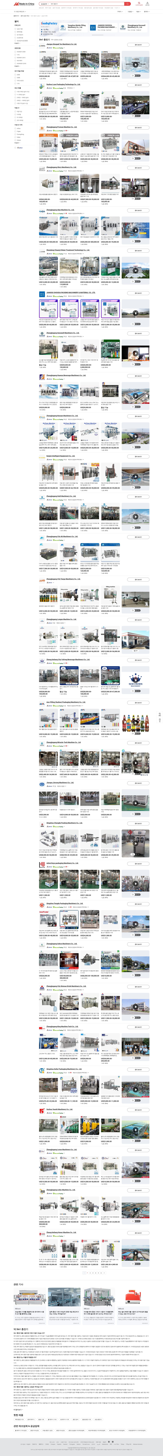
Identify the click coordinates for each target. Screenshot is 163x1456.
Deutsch (65, 1444)
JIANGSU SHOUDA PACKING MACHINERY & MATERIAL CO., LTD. (71, 293)
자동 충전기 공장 (47, 1430)
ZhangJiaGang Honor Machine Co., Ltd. (61, 1232)
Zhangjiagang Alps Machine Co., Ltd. (60, 210)
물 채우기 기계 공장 (66, 8)
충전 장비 (75, 1419)
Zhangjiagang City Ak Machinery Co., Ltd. (62, 536)
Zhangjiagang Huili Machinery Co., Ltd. (61, 496)
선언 (57, 1442)
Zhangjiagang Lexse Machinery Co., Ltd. (62, 1150)
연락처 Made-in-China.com (87, 1442)
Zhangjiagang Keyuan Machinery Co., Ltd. (62, 416)
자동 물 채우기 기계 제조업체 (136, 1430)
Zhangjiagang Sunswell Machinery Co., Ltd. (63, 333)
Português (72, 1444)
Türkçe (122, 1444)
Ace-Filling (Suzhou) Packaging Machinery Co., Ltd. (66, 702)
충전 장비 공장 (88, 8)
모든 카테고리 (20, 11)
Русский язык (86, 1444)
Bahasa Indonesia (137, 1444)
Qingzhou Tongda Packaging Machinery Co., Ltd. (65, 903)
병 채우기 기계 (64, 1419)
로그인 (147, 5)
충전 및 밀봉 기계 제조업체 (76, 1430)
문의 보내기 (138, 45)
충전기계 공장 (34, 1430)
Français (53, 1444)
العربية (98, 1444)
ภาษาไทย (116, 1444)
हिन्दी (111, 1444)
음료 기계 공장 (56, 8)
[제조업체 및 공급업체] (24, 4)
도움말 (130, 11)
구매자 (119, 11)
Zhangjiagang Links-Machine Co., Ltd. (61, 1190)
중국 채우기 (31, 1419)
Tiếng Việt (128, 1444)
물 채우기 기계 (52, 1419)
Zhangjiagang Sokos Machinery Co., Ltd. (62, 944)
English (28, 1444)
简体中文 (34, 1444)
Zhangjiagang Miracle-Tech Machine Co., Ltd (64, 742)
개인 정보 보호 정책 (73, 1442)
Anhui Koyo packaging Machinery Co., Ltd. (62, 863)
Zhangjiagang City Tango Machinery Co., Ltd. (63, 579)
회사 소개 (52, 1442)
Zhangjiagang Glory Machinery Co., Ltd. (62, 167)
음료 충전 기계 (86, 1419)
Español (59, 1444)
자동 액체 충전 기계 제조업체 (96, 1430)
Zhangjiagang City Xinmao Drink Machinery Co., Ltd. (66, 986)
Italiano (79, 1444)
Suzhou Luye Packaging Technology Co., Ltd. (63, 84)
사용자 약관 (64, 1442)
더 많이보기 (18, 1410)
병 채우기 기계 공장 (78, 8)
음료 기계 (41, 1419)
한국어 (93, 1444)
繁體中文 (41, 1444)
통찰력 (104, 1442)
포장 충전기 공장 (109, 8)
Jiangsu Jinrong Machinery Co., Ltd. (60, 783)
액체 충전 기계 (19, 1419)
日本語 (47, 1444)
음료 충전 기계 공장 (98, 8)
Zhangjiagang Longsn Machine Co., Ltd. (62, 619)
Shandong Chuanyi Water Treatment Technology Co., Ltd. (68, 250)
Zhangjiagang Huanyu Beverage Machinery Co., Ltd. (66, 375)
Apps (137, 11)
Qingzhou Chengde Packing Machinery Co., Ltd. (65, 823)
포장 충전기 (98, 1419)
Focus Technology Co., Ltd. (83, 1448)
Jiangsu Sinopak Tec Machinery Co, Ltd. (62, 44)
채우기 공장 (48, 8)
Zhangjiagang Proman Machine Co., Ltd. (62, 127)
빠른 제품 (98, 1442)
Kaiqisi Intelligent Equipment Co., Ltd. (61, 456)
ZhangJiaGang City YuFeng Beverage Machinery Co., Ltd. (68, 660)
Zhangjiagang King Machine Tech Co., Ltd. (62, 1026)
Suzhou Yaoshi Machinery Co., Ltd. (60, 1109)
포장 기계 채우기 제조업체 (117, 1430)
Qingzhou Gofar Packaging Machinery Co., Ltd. (64, 1069)
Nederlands (105, 1444)
